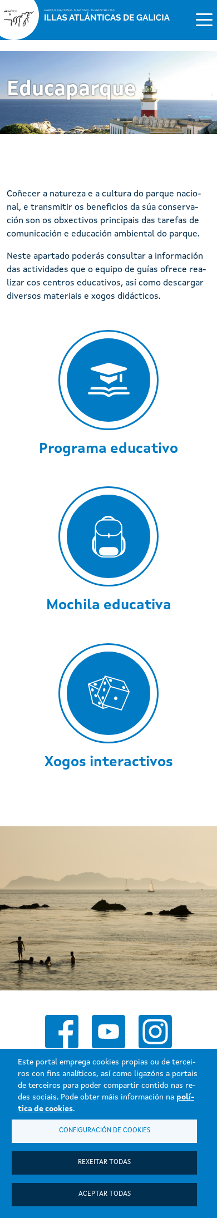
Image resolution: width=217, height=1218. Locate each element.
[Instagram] (155, 1031)
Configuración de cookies (104, 1130)
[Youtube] (108, 1031)
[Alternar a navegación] (204, 19)
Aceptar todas (104, 1194)
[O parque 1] (108, 908)
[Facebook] (61, 1031)
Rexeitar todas (104, 1162)
